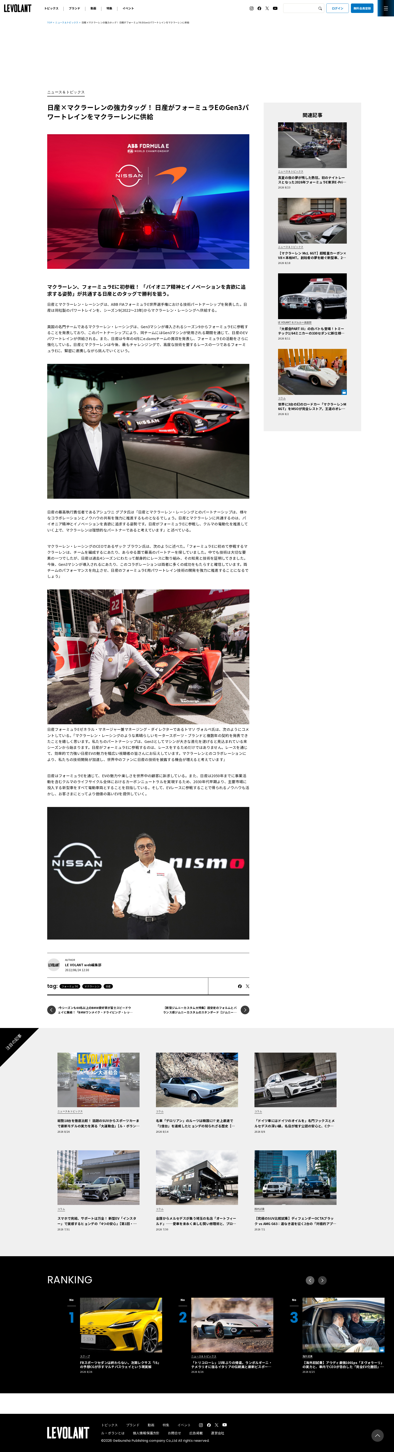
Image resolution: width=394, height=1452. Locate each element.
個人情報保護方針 (146, 1432)
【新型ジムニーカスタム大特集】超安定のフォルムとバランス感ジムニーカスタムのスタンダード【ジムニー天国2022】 (200, 1012)
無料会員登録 (362, 8)
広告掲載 (196, 1432)
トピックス (51, 8)
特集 (109, 8)
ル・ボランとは (113, 1432)
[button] (322, 1280)
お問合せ (174, 1432)
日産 (108, 986)
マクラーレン (92, 986)
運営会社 (217, 1432)
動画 (93, 8)
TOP (49, 22)
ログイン (337, 8)
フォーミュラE (70, 986)
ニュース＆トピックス (66, 22)
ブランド (74, 8)
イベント (128, 8)
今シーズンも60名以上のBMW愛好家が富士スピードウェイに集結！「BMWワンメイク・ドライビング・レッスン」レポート (95, 1012)
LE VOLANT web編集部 (83, 964)
